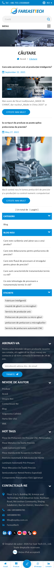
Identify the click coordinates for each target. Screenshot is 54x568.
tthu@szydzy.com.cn (17, 519)
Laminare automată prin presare (18, 462)
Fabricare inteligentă (15, 300)
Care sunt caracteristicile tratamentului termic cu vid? (26, 272)
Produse (6, 388)
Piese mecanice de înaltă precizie (19, 467)
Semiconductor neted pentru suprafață (22, 472)
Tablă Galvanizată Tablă (14, 447)
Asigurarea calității (11, 413)
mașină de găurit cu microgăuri (20, 306)
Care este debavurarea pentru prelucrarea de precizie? (26, 252)
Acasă (23, 58)
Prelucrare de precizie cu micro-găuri (23, 317)
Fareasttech (13, 524)
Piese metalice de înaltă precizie (18, 442)
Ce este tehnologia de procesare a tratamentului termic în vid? (20, 283)
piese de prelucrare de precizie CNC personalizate (27, 437)
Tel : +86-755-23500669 (17, 2)
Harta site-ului (9, 418)
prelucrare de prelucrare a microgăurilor (25, 322)
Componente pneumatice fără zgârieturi (22, 477)
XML (4, 423)
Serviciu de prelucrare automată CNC (24, 328)
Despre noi (7, 398)
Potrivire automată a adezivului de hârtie (23, 457)
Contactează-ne (10, 403)
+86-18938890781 (16, 509)
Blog (5, 224)
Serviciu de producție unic (18, 311)
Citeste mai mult (16, 112)
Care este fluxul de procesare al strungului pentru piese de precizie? (24, 262)
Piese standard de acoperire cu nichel (21, 452)
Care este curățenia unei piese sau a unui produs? (23, 242)
